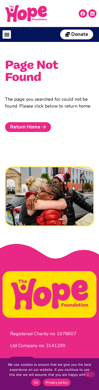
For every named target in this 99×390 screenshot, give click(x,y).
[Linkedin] (92, 13)
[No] (90, 374)
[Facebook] (83, 13)
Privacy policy (57, 382)
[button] (7, 34)
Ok (36, 382)
